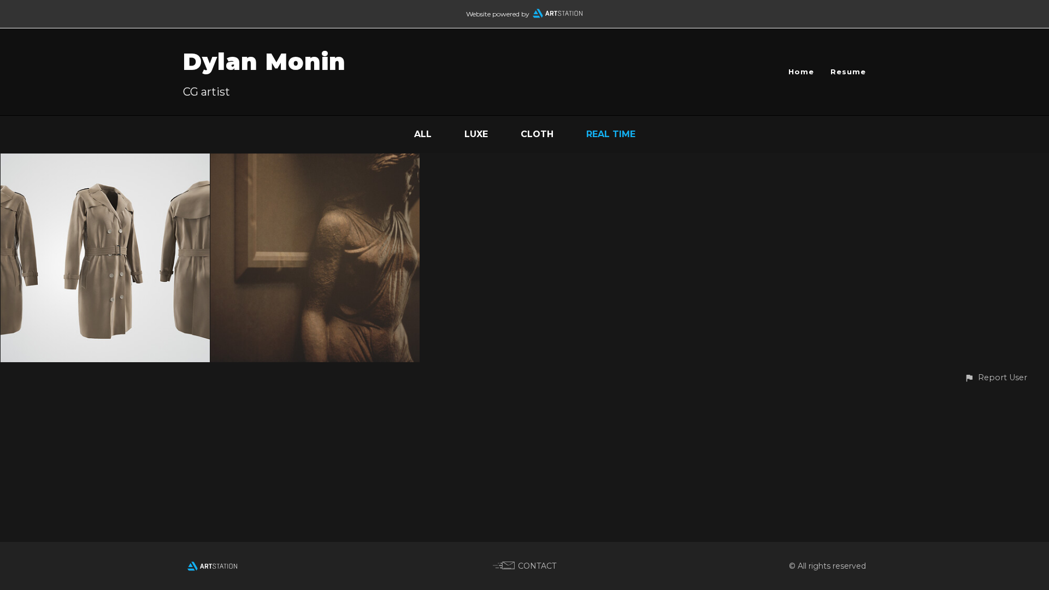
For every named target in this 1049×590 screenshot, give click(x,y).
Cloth (537, 134)
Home (801, 71)
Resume (848, 71)
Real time (610, 134)
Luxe (476, 134)
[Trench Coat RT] (105, 161)
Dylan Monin (264, 62)
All (423, 134)
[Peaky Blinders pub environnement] (315, 161)
